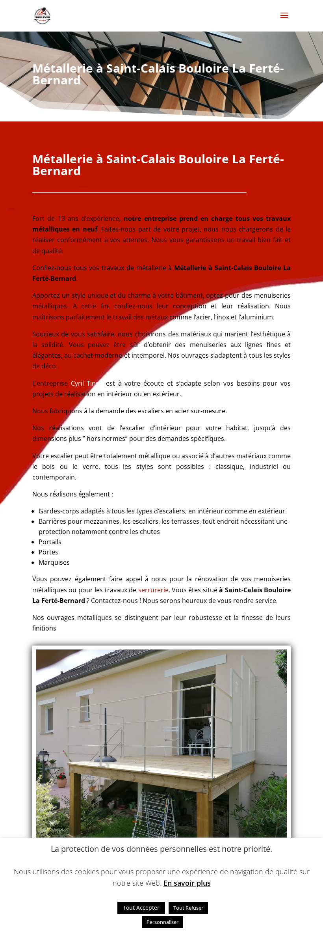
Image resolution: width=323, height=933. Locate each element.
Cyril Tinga (87, 383)
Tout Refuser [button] (188, 907)
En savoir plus (187, 883)
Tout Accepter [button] (141, 907)
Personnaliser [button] (162, 922)
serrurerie (153, 590)
